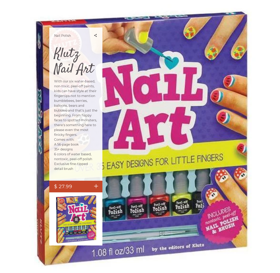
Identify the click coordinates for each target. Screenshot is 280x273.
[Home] (88, 10)
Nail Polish (62, 36)
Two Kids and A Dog (140, 9)
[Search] (192, 10)
